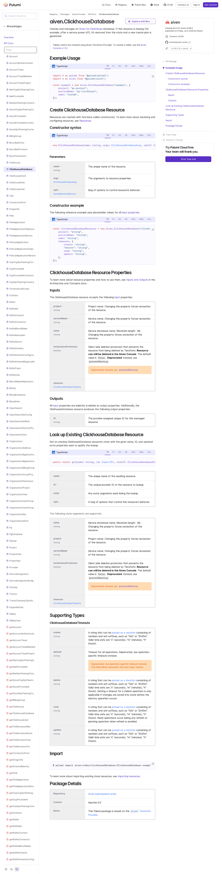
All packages (14, 26)
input (117, 297)
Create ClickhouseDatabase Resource (185, 73)
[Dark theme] (11, 869)
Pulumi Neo (140, 4)
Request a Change (174, 140)
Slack (156, 4)
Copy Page (171, 135)
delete (56, 680)
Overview (9, 37)
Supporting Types (175, 115)
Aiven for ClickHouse (90, 28)
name (56, 330)
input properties (130, 212)
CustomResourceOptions (64, 194)
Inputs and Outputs (137, 279)
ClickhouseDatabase (109, 14)
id (54, 418)
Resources (85, 120)
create (57, 632)
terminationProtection (65, 346)
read (55, 707)
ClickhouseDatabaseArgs (126, 145)
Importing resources (129, 776)
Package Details (174, 125)
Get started (210, 4)
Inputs (171, 95)
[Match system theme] (16, 869)
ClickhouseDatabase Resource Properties (187, 89)
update (57, 730)
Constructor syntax (178, 78)
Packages (64, 14)
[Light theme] (6, 869)
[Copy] (153, 76)
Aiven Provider (78, 14)
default (57, 652)
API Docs (8, 43)
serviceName (60, 318)
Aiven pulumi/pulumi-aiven (102, 793)
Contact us (183, 4)
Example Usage (174, 68)
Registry (122, 4)
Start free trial (188, 159)
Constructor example (179, 84)
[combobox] (19, 16)
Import (169, 120)
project (57, 306)
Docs (108, 4)
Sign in (196, 4)
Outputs (172, 100)
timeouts (58, 383)
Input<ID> (108, 462)
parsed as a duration (123, 632)
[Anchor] (116, 21)
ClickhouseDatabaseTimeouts (67, 387)
